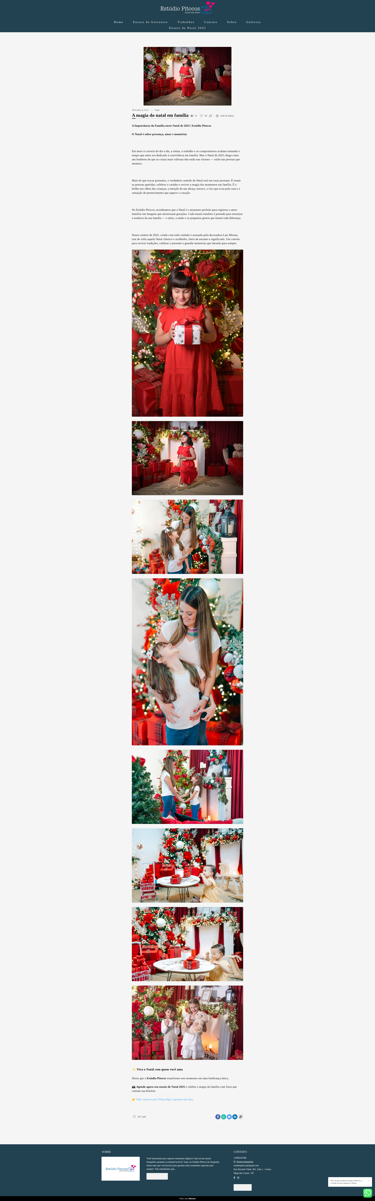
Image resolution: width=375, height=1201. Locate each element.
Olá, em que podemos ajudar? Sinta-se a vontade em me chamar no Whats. (346, 1181)
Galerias (253, 22)
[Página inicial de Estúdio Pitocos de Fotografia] (187, 7)
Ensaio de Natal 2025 (187, 27)
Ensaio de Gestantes (150, 22)
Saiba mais (157, 1176)
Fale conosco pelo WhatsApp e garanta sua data (164, 1099)
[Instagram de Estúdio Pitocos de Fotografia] (238, 1178)
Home (118, 22)
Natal (157, 110)
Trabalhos (186, 22)
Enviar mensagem (245, 1162)
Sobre (232, 22)
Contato (211, 22)
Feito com (187, 1198)
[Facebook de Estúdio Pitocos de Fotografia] (234, 1178)
